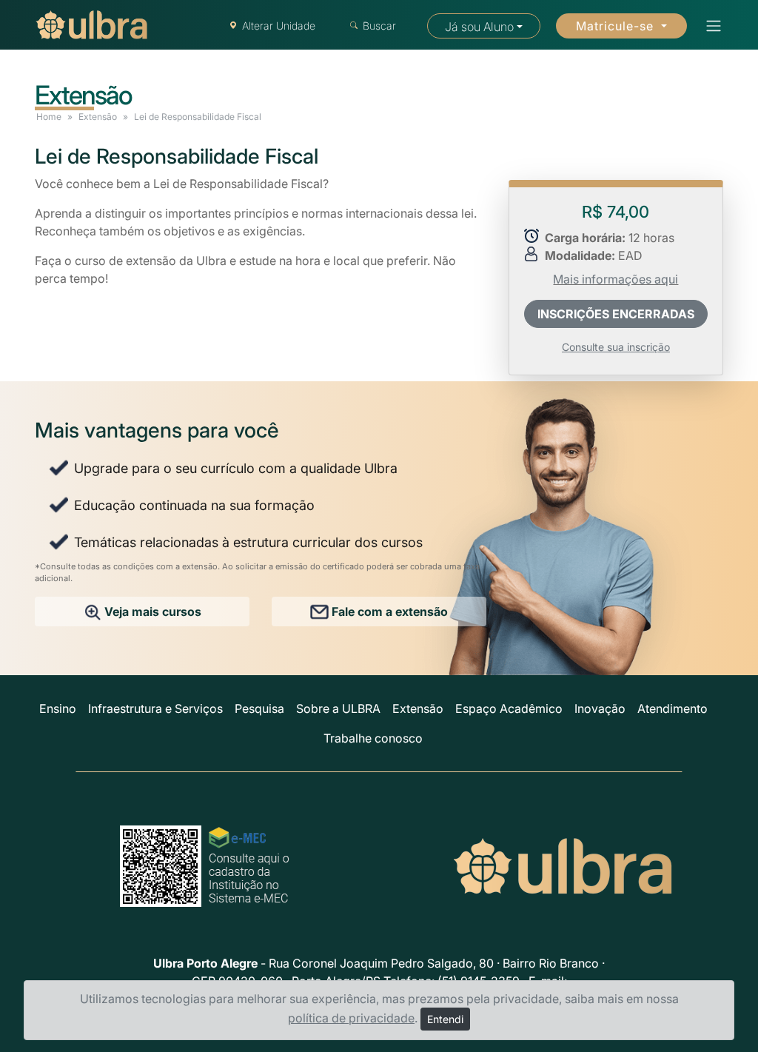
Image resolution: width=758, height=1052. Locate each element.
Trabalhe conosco (373, 738)
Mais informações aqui (615, 279)
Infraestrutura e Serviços (155, 708)
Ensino (57, 708)
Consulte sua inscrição (616, 347)
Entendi (445, 1019)
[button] (709, 25)
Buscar (379, 25)
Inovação (599, 708)
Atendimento (672, 708)
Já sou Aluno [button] (479, 26)
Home (48, 116)
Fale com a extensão (388, 611)
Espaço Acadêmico (509, 708)
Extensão (97, 116)
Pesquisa (259, 708)
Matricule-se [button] (616, 26)
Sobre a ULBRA (338, 708)
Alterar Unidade (278, 25)
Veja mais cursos (151, 611)
